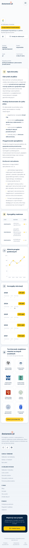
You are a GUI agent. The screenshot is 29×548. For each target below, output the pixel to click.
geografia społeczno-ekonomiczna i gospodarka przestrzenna (17, 232)
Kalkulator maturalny (7, 470)
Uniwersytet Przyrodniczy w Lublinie (12, 30)
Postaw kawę (16, 528)
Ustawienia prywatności (16, 543)
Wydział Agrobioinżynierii (7, 32)
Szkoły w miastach (7, 459)
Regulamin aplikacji (7, 507)
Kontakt (4, 491)
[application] (14, 267)
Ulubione (4, 510)
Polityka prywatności (7, 504)
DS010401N (7, 224)
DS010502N (7, 232)
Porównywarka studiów (8, 481)
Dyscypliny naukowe (7, 478)
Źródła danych (6, 497)
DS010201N (7, 240)
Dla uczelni (5, 494)
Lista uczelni (5, 472)
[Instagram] (3, 447)
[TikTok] (7, 447)
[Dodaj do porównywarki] (3, 36)
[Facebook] (11, 447)
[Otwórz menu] (25, 3)
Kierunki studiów (6, 475)
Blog (3, 488)
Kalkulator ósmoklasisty (8, 457)
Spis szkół (4, 462)
